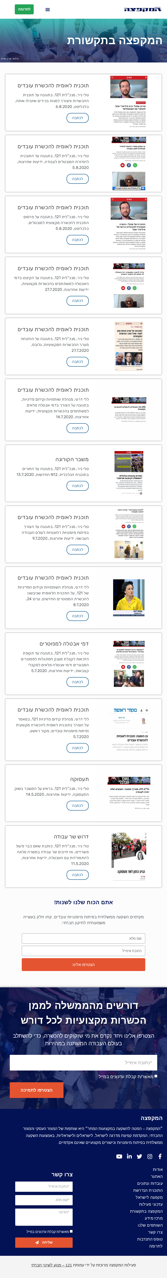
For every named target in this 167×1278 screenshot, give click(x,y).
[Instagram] (149, 1156)
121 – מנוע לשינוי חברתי (51, 1265)
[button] (47, 9)
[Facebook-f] (160, 1156)
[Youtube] (119, 1156)
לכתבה (77, 118)
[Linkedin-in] (129, 1156)
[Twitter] (139, 1156)
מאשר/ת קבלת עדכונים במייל (126, 1076)
